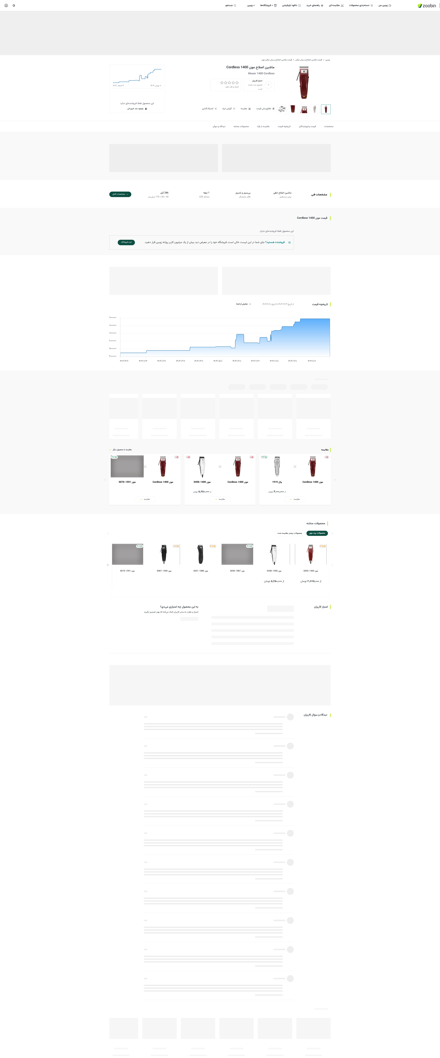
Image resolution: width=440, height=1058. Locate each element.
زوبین (327, 59)
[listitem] (295, 479)
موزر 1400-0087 (164, 571)
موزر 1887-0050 (237, 571)
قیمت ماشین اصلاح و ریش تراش (308, 59)
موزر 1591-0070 (127, 571)
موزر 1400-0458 (274, 571)
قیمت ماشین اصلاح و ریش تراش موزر (276, 59)
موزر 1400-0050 (311, 571)
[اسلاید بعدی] (105, 480)
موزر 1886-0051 (201, 571)
